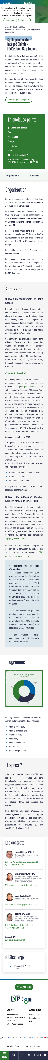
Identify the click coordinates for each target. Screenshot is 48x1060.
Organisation (12, 175)
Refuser (24, 20)
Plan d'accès (34, 1014)
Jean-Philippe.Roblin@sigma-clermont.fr (23, 862)
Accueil (8, 27)
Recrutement (34, 1018)
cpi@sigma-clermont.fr (16, 538)
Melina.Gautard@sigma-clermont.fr (22, 925)
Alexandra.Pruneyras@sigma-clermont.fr (24, 885)
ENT (31, 1021)
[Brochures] (22, 1055)
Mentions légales (13, 1046)
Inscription (28, 3)
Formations (19, 30)
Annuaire (37, 1046)
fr (44, 3)
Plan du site (27, 1046)
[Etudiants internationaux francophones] (28, 1055)
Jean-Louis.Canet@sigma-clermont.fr (22, 904)
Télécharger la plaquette (18, 99)
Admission (35, 175)
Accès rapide (7, 3)
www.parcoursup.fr (28, 386)
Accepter (10, 20)
